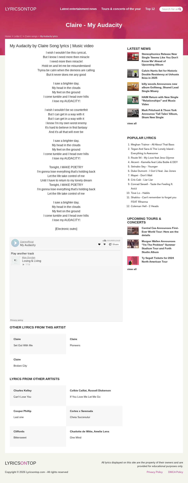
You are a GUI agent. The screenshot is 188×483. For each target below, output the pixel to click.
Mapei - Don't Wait (141, 175)
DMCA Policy (175, 472)
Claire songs (31, 36)
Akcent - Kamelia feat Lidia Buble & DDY (154, 162)
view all (132, 123)
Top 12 (150, 8)
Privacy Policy (155, 472)
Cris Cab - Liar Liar (142, 179)
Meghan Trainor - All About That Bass (152, 144)
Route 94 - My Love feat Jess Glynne (152, 157)
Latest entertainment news (78, 8)
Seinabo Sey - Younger (144, 166)
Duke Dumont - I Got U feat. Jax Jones (153, 170)
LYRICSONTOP (20, 8)
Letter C (18, 36)
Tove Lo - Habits (140, 192)
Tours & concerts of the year (121, 8)
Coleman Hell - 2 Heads (145, 206)
